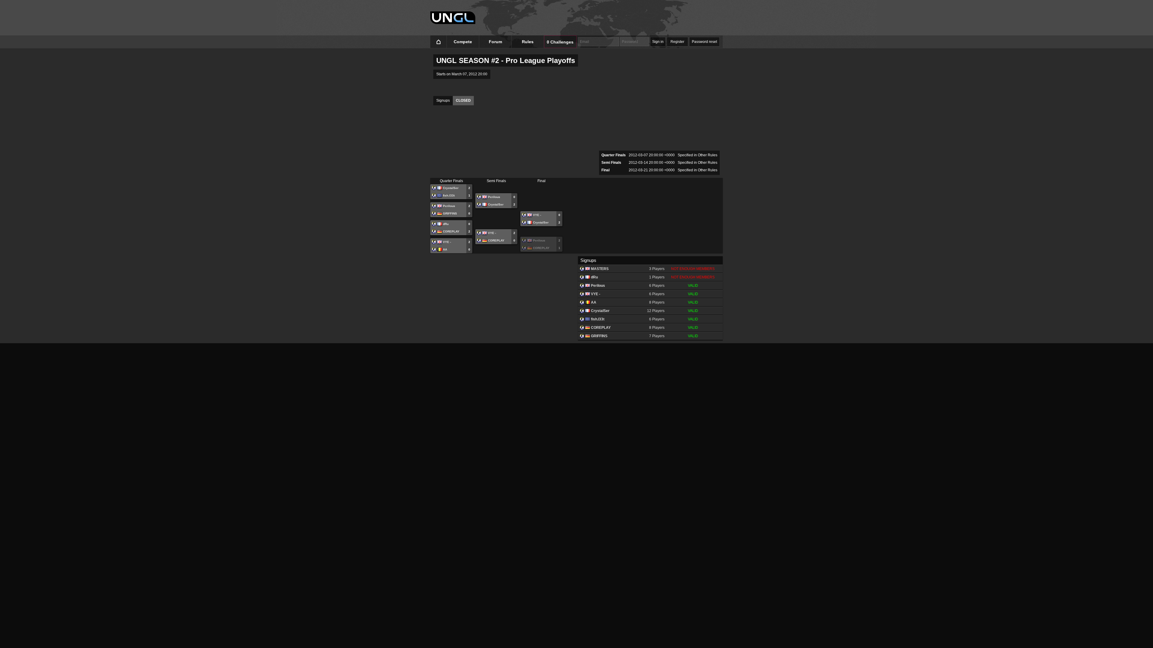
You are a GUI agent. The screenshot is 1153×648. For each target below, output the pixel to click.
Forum (495, 41)
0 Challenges (560, 42)
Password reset (704, 42)
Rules (528, 41)
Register (677, 42)
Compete (463, 41)
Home (438, 41)
